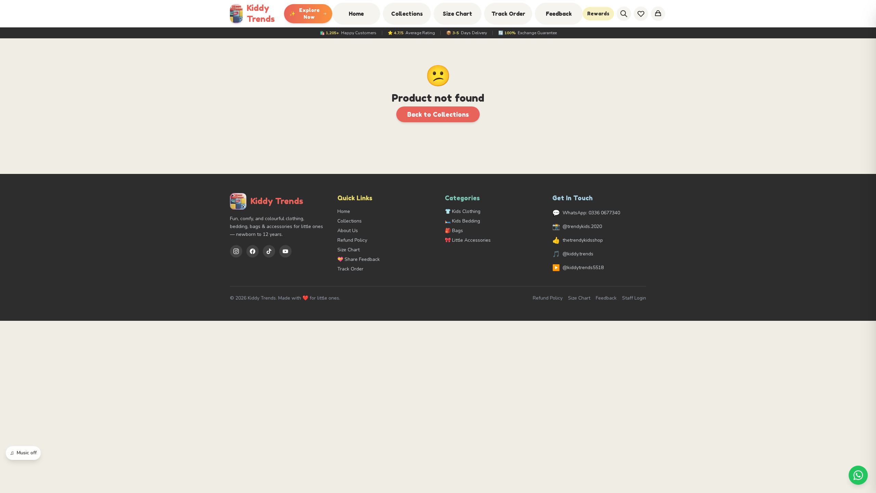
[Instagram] (236, 251)
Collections (407, 13)
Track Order (508, 13)
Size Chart (457, 13)
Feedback (559, 13)
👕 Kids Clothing (462, 211)
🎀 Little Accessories (468, 240)
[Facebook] (252, 251)
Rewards (598, 13)
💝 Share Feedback (358, 259)
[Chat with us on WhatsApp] (858, 475)
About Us (347, 230)
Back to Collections (438, 114)
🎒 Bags (454, 230)
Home (356, 13)
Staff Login (634, 298)
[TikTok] (269, 251)
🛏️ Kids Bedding (462, 221)
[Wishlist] (641, 14)
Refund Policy (352, 240)
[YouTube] (285, 251)
